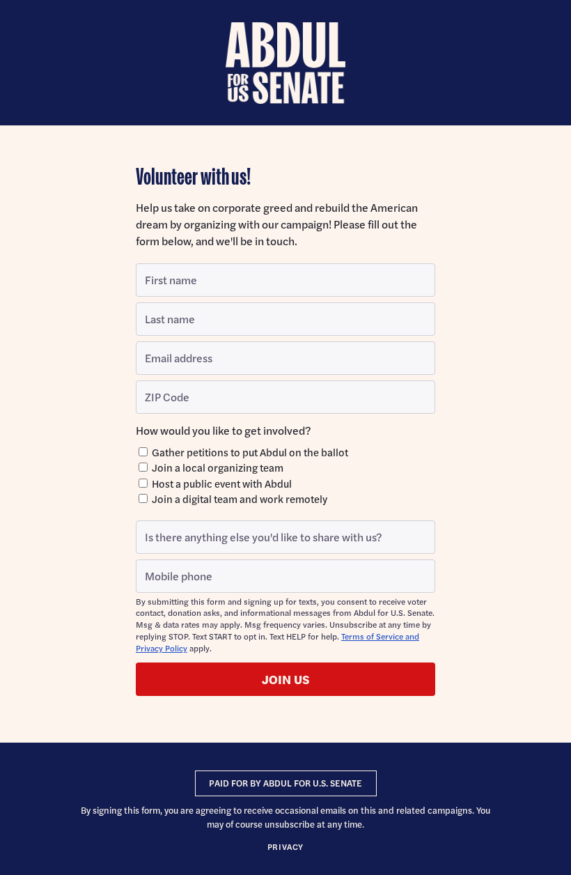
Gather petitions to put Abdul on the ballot (249, 451)
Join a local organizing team (216, 467)
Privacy (285, 846)
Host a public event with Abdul (221, 483)
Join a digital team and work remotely (238, 498)
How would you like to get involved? (223, 430)
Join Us (286, 679)
